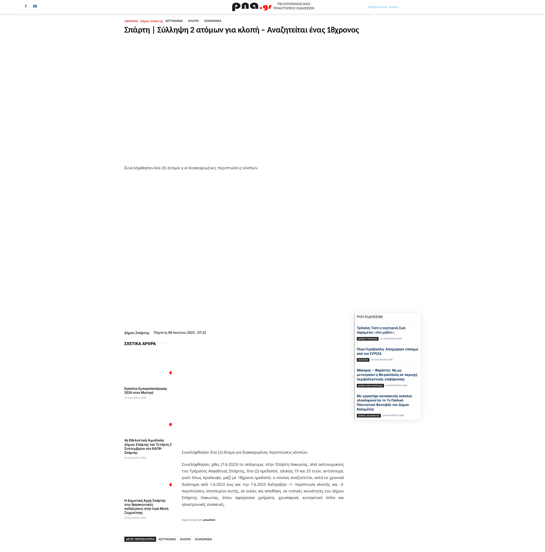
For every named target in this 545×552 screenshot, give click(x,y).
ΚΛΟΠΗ (193, 21)
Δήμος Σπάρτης (151, 21)
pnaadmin (209, 519)
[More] (257, 318)
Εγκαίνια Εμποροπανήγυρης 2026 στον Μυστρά (145, 391)
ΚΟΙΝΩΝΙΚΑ (212, 21)
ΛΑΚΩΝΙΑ (131, 21)
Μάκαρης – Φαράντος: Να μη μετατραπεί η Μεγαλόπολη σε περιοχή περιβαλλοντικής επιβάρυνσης (387, 374)
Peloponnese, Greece (384, 7)
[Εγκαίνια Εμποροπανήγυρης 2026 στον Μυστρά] (148, 367)
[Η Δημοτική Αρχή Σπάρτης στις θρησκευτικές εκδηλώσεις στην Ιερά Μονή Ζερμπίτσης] (148, 479)
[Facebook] (25, 6)
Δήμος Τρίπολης (367, 338)
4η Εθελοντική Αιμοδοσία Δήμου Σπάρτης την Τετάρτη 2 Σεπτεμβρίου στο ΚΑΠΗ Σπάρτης (148, 446)
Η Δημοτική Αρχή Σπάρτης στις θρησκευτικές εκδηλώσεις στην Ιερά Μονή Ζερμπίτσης (146, 507)
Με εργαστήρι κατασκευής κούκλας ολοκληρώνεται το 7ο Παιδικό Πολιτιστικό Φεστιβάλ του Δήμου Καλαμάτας (384, 402)
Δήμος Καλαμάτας (369, 415)
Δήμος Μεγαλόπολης (370, 385)
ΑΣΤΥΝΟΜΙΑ (174, 21)
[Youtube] (35, 6)
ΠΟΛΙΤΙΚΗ (363, 359)
